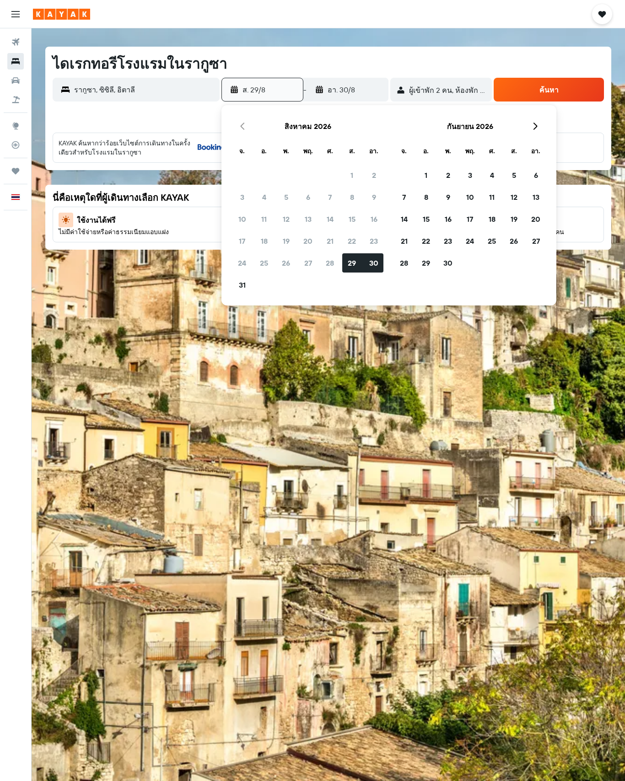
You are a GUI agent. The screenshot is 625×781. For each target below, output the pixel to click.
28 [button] (330, 262)
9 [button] (374, 197)
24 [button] (242, 262)
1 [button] (351, 175)
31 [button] (242, 284)
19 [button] (286, 241)
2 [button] (374, 175)
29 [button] (352, 262)
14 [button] (330, 219)
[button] (15, 14)
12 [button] (286, 219)
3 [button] (242, 197)
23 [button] (374, 241)
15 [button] (352, 219)
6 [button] (308, 197)
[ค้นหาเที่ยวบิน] (15, 42)
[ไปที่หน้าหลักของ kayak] (61, 14)
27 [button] (308, 262)
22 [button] (352, 241)
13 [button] (308, 219)
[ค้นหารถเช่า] (15, 80)
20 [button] (307, 241)
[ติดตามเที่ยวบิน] (15, 145)
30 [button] (373, 262)
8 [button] (352, 197)
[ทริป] (15, 171)
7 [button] (330, 197)
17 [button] (242, 241)
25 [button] (264, 262)
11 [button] (264, 219)
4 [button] (264, 197)
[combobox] (144, 89)
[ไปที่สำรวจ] (15, 126)
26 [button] (286, 262)
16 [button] (374, 219)
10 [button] (242, 219)
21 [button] (330, 241)
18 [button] (264, 241)
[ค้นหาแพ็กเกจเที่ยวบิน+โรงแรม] (15, 100)
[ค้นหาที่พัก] (15, 61)
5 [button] (286, 197)
